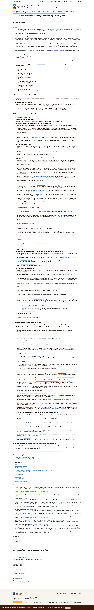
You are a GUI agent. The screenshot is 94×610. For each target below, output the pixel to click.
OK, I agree (68, 607)
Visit (71, 1)
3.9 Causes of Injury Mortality (26, 283)
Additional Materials (41, 491)
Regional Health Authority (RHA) (62, 138)
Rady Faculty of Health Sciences (22, 11)
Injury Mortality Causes (19, 478)
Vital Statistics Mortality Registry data (59, 50)
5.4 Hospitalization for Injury (55, 199)
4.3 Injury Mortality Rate (25, 379)
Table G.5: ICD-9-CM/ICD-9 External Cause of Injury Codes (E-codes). (63, 134)
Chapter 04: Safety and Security (41, 243)
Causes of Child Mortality (37, 211)
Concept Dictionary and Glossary (70, 11)
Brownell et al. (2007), (21, 161)
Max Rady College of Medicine (34, 5)
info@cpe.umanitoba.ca (23, 557)
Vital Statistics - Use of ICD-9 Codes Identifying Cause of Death (27, 458)
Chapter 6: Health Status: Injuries (35, 137)
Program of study (31, 7)
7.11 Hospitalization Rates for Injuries (28, 288)
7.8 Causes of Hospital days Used (28, 311)
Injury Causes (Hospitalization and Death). (65, 274)
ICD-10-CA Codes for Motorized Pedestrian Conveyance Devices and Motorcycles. (46, 451)
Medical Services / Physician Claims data (49, 51)
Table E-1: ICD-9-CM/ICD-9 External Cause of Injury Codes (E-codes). (63, 334)
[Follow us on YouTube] (27, 582)
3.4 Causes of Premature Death (28, 307)
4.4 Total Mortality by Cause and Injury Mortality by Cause (47, 381)
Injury (27, 366)
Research (49, 7)
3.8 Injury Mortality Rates (25, 276)
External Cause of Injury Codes (21, 466)
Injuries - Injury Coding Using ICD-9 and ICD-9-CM (24, 457)
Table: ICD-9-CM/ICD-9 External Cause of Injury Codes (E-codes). (63, 151)
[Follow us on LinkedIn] (29, 582)
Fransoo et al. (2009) (41, 270)
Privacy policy (51, 602)
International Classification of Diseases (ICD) (53, 29)
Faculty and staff (50, 1)
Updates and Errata (33, 491)
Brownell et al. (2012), (41, 205)
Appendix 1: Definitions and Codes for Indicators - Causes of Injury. (60, 399)
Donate (79, 1)
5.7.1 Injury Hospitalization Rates (27, 336)
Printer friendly (78, 18)
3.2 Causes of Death (26, 305)
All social (39, 602)
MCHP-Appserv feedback (65, 602)
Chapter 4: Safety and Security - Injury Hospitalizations (63, 216)
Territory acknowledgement (17, 1)
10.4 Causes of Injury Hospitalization (52, 408)
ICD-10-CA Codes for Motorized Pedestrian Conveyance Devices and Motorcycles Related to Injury (33, 470)
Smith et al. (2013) (59, 414)
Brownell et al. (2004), (41, 146)
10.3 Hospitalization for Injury (26, 407)
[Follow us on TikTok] (32, 602)
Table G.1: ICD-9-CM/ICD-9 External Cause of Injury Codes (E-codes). (63, 257)
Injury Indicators (18, 475)
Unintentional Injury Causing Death (21, 481)
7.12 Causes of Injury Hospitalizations (28, 292)
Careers (57, 593)
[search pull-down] (80, 7)
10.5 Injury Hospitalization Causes (50, 387)
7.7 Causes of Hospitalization (27, 309)
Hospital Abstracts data (32, 50)
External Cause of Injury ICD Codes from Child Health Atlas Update (34, 190)
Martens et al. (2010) (62, 373)
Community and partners (57, 7)
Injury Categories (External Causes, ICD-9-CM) (23, 471)
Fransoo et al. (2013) (38, 299)
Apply (75, 1)
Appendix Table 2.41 (54, 389)
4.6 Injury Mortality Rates (25, 260)
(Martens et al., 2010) (41, 64)
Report (37, 488)
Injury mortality (28, 364)
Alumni (55, 1)
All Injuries (17, 464)
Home (14, 11)
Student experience (41, 7)
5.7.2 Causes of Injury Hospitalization (28, 340)
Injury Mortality (18, 477)
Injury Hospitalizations (19, 474)
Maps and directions (17, 602)
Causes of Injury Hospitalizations (38, 221)
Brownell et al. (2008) (45, 191)
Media (61, 593)
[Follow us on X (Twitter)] (20, 582)
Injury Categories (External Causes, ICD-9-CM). (65, 377)
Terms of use (57, 602)
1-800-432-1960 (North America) (31, 597)
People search (65, 593)
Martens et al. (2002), (67, 328)
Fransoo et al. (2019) (38, 315)
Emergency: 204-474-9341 (30, 598)
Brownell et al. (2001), (54, 125)
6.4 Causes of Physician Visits (27, 308)
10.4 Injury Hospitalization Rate (26, 386)
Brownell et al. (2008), (41, 185)
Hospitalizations (27, 438)
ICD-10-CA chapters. (24, 300)
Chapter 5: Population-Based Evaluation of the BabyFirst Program (42, 176)
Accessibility (79, 593)
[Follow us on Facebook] (22, 582)
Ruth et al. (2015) (63, 428)
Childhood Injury (39, 154)
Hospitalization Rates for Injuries (21, 468)
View (44, 488)
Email (59, 1)
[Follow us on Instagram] (25, 582)
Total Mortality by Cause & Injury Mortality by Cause (24, 479)
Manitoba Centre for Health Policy (48, 11)
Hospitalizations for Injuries (29, 422)
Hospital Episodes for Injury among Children (41, 319)
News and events (65, 1)
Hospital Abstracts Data (19, 467)
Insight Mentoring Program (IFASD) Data (24, 431)
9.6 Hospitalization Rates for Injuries (27, 264)
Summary (41, 488)
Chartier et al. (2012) (51, 395)
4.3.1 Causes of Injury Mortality (22, 403)
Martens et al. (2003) (62, 253)
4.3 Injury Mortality (36, 194)
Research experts (73, 593)
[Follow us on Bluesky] (18, 582)
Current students (42, 1)
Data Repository (59, 11)
